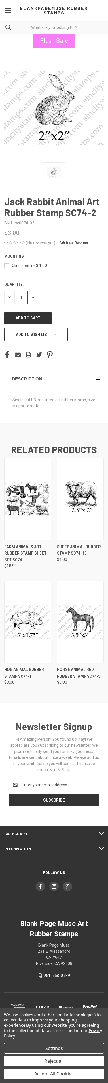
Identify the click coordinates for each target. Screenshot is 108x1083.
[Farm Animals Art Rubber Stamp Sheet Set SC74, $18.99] (27, 499)
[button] (72, 243)
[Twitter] (39, 355)
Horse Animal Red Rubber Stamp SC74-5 (79, 673)
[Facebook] (7, 355)
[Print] (28, 355)
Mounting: (14, 256)
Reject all (54, 1061)
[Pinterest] (50, 355)
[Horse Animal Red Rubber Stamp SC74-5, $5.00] (80, 622)
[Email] (18, 355)
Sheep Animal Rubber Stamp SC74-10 (79, 550)
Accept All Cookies (54, 1074)
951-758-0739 (56, 975)
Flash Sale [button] (54, 40)
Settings (54, 1048)
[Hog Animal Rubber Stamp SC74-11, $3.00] (27, 622)
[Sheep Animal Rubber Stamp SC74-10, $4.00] (80, 499)
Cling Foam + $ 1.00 (29, 265)
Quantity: (14, 284)
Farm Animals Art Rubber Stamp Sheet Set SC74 (25, 553)
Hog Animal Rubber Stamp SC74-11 (24, 673)
